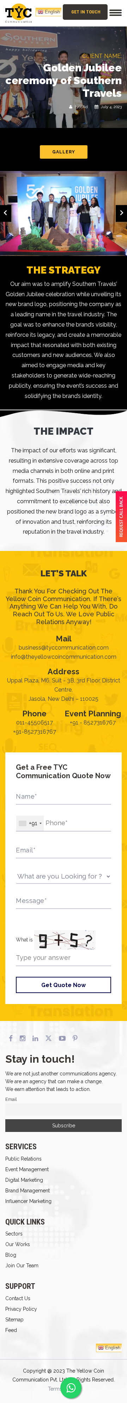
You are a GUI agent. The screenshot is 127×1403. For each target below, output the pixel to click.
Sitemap (14, 1319)
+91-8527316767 (34, 731)
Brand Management (27, 1190)
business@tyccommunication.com (64, 647)
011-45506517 (34, 722)
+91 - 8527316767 (93, 722)
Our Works (17, 1244)
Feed (11, 1330)
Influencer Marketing (28, 1201)
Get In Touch (86, 11)
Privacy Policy (21, 1309)
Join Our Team (21, 1265)
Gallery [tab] (63, 151)
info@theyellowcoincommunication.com (63, 656)
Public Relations (23, 1159)
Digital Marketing (24, 1180)
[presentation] (5, 213)
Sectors (14, 1234)
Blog (10, 1255)
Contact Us (17, 1298)
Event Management (27, 1169)
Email (11, 1099)
